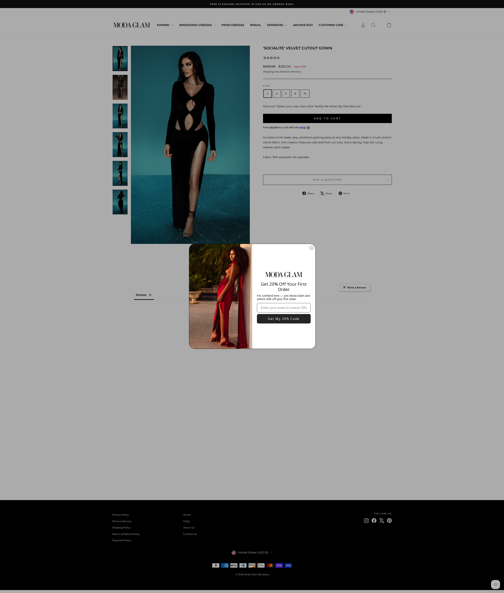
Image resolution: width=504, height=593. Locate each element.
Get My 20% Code (283, 319)
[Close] (311, 248)
